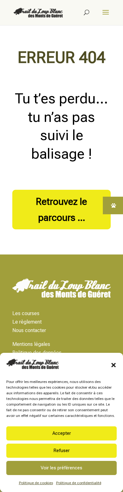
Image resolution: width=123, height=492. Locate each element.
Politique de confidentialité (78, 483)
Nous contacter (29, 330)
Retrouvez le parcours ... (61, 209)
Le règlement (27, 322)
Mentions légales (31, 344)
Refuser (61, 450)
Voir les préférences (61, 468)
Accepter (61, 433)
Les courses (25, 313)
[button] (113, 365)
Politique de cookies (36, 483)
